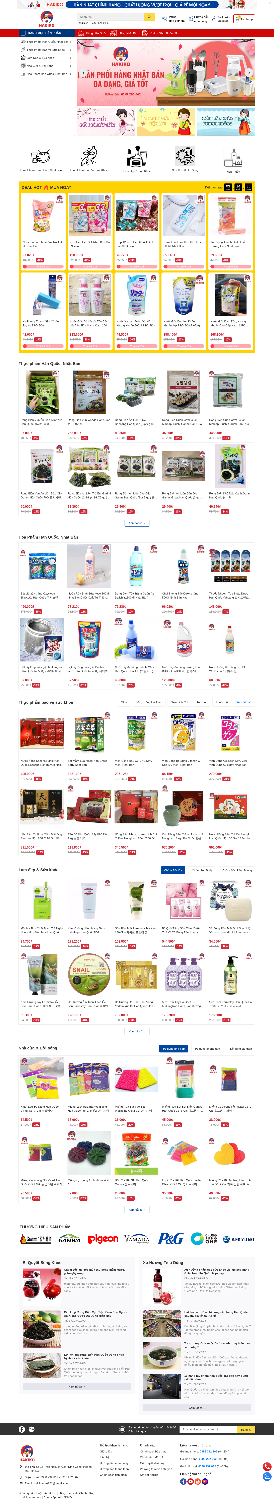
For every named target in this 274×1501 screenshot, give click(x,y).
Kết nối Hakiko (149, 1474)
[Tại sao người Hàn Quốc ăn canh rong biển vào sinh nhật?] (162, 1355)
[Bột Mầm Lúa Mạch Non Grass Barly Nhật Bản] (89, 733)
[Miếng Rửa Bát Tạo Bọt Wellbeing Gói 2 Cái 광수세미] (136, 1079)
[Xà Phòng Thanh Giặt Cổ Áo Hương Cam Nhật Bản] (231, 215)
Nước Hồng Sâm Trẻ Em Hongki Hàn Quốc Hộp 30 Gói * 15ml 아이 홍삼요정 (229, 838)
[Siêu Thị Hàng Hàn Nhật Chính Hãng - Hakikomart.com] (47, 19)
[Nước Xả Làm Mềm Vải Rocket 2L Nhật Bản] (43, 215)
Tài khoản (223, 17)
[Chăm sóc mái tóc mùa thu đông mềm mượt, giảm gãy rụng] (42, 1287)
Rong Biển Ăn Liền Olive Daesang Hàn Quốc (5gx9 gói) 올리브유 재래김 (136, 423)
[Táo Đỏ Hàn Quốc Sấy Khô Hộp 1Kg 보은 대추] (89, 807)
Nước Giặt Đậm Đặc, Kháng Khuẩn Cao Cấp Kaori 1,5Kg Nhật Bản (228, 325)
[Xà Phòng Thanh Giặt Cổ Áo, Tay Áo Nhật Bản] (43, 295)
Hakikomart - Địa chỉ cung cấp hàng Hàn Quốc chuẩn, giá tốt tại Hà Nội (216, 1313)
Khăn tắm (103, 22)
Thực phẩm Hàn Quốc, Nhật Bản (49, 363)
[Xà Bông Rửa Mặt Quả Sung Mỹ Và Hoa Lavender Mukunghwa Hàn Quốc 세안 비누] (231, 901)
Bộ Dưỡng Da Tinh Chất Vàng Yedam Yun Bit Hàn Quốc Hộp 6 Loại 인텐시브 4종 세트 (135, 1005)
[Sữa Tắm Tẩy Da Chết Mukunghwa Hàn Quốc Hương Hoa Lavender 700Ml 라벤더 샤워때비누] (183, 974)
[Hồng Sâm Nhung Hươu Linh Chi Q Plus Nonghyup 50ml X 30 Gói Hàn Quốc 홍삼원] (136, 807)
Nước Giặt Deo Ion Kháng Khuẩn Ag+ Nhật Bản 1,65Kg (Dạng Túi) (181, 325)
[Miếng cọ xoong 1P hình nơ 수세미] (89, 1153)
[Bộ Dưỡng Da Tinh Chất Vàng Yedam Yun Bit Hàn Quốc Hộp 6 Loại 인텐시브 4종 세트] (136, 974)
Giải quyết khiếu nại (152, 1463)
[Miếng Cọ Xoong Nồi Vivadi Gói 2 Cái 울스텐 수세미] (231, 1079)
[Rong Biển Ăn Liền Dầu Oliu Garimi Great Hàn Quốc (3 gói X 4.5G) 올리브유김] (183, 466)
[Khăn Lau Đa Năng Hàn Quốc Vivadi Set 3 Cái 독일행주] (42, 1079)
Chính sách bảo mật (153, 1451)
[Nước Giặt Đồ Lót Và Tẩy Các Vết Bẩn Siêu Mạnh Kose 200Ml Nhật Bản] (90, 295)
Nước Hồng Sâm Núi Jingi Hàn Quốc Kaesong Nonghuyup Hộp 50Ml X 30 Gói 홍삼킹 (41, 764)
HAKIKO (66, 1497)
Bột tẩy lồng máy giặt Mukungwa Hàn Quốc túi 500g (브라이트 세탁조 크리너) (41, 671)
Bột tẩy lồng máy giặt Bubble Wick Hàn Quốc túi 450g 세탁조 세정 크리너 (88, 671)
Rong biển (82, 22)
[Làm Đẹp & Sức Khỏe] (137, 156)
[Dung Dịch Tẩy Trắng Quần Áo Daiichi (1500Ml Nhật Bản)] (136, 566)
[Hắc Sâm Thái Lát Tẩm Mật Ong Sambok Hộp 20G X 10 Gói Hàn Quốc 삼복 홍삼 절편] (42, 807)
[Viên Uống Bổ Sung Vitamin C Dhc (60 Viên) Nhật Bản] (183, 733)
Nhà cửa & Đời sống (38, 1047)
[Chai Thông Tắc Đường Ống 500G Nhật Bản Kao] (183, 566)
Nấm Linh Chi (179, 702)
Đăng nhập (222, 20)
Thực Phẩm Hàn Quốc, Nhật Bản (41, 170)
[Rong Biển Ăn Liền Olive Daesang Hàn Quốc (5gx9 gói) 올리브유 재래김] (136, 392)
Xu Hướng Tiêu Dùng (163, 1262)
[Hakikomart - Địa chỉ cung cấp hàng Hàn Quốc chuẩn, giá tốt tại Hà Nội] (162, 1323)
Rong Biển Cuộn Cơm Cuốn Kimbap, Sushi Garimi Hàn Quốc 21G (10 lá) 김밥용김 (182, 423)
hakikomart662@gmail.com (51, 1483)
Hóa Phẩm (233, 171)
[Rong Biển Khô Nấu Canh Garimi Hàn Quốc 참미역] (231, 466)
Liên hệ (104, 1457)
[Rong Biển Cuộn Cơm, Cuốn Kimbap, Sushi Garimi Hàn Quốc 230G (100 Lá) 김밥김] (231, 392)
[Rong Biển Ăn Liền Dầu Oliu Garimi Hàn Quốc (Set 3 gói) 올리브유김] (136, 466)
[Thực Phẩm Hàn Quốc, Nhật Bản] (41, 156)
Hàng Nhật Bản (128, 33)
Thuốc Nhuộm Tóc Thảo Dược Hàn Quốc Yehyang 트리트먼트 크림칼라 (229, 597)
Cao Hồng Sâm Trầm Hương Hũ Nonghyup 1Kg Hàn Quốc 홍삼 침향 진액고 (183, 838)
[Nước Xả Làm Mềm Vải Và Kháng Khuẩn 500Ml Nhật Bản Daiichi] (137, 295)
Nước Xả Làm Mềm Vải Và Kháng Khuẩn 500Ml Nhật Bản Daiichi (136, 325)
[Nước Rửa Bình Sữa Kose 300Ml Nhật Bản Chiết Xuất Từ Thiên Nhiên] (89, 566)
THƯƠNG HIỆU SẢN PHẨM (45, 1226)
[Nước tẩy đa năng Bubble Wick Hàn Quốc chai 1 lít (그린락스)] (136, 639)
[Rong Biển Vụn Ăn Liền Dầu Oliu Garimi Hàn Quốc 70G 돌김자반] (42, 466)
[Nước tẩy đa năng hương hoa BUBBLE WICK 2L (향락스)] (183, 639)
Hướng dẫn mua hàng (201, 19)
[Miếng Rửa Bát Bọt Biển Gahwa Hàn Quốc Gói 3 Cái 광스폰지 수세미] (183, 1079)
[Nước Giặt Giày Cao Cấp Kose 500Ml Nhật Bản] (184, 215)
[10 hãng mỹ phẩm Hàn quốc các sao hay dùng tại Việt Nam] (162, 1386)
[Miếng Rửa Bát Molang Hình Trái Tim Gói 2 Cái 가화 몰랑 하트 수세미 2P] (231, 1153)
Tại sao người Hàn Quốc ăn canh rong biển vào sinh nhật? (217, 1345)
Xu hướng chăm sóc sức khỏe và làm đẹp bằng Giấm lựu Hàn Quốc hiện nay (216, 1271)
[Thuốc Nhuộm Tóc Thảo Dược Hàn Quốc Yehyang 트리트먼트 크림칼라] (231, 566)
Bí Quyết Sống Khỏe (42, 1262)
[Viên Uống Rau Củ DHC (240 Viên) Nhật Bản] (136, 733)
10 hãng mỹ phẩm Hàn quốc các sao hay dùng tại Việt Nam (216, 1377)
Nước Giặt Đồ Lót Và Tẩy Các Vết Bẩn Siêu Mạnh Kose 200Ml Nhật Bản (90, 325)
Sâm (93, 22)
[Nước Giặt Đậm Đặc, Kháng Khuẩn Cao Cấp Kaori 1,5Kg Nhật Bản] (231, 295)
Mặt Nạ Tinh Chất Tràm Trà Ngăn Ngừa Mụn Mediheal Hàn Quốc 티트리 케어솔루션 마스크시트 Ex (42, 932)
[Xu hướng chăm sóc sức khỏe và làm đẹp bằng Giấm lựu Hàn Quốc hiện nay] (162, 1287)
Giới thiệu (106, 1451)
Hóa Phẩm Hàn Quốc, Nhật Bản (48, 537)
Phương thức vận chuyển (156, 1469)
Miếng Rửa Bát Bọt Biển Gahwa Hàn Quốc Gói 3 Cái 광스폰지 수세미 (182, 1110)
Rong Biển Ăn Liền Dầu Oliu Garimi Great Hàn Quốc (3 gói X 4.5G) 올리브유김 (182, 497)
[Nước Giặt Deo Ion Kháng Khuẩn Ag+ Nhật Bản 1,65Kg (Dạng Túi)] (184, 295)
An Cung (201, 702)
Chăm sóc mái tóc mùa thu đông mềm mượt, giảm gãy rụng (94, 1271)
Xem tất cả (136, 523)
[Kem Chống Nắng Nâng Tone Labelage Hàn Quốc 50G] (89, 901)
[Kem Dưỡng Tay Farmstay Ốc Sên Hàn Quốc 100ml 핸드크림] (42, 974)
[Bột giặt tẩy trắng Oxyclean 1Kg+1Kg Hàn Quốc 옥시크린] (42, 566)
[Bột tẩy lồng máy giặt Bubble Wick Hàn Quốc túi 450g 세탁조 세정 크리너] (89, 639)
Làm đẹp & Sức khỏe (38, 869)
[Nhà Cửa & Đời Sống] (185, 156)
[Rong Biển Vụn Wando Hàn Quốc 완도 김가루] (89, 392)
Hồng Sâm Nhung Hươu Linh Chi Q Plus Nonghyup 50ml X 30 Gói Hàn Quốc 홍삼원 (136, 838)
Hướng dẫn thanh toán (114, 1469)
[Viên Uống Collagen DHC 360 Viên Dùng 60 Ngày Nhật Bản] (231, 733)
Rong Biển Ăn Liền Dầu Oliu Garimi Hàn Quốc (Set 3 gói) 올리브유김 (136, 497)
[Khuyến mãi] (137, 4)
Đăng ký (246, 1429)
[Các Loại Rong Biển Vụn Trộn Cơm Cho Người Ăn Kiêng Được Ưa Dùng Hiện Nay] (42, 1329)
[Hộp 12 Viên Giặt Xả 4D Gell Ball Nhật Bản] (137, 215)
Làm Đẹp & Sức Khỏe (137, 171)
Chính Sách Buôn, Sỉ (163, 33)
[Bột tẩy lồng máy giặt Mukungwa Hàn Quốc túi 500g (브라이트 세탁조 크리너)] (42, 639)
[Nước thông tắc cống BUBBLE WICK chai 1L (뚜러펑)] (231, 639)
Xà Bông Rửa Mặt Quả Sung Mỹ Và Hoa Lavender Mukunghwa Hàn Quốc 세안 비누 (229, 932)
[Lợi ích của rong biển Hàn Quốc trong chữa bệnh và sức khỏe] (42, 1365)
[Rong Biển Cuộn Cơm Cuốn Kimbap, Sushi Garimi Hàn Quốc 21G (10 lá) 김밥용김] (183, 392)
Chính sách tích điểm (113, 1474)
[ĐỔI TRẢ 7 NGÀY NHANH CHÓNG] (226, 122)
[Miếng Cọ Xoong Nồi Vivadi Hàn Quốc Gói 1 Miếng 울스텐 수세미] (42, 1153)
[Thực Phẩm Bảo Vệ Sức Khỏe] (89, 156)
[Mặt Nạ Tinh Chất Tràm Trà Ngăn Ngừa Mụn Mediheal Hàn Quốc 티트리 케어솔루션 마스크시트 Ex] (42, 901)
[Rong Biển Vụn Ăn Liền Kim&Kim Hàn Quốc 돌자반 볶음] (42, 392)
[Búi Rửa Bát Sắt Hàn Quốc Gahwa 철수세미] (136, 1153)
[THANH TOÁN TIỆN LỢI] (166, 122)
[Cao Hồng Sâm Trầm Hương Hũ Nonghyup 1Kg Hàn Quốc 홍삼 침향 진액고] (183, 807)
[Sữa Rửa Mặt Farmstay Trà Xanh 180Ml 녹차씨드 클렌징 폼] (136, 901)
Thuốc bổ (222, 702)
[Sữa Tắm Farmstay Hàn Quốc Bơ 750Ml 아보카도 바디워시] (231, 974)
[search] (149, 17)
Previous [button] (83, 72)
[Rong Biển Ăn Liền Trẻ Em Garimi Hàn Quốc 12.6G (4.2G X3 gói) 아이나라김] (89, 466)
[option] (166, 72)
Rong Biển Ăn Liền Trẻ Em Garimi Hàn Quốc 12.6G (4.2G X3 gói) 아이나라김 (89, 497)
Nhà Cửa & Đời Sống (185, 170)
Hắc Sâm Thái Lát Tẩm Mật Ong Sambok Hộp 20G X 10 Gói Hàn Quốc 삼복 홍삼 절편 (41, 838)
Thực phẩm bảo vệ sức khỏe (46, 702)
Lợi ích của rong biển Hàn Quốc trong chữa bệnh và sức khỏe (94, 1356)
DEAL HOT (32, 187)
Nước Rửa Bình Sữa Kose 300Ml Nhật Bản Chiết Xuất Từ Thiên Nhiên (89, 597)
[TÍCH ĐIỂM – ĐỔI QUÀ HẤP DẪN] (106, 122)
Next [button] (249, 72)
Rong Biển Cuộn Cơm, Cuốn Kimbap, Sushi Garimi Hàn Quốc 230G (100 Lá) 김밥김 (229, 423)
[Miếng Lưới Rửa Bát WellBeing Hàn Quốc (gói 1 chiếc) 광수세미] (89, 1079)
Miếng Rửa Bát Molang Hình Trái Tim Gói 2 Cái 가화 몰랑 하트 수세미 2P (230, 1184)
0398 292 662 (176, 21)
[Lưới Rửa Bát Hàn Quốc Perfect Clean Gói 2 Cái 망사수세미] (183, 1153)
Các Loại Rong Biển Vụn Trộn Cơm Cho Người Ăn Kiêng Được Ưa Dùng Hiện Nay (96, 1313)
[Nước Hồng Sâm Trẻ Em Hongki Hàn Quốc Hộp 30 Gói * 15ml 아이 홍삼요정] (231, 807)
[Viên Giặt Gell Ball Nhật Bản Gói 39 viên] (90, 215)
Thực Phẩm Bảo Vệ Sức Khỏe (89, 170)
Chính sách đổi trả (151, 1457)
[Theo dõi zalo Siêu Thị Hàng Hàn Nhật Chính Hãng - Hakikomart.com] (31, 1429)
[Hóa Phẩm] (233, 157)
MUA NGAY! (61, 187)
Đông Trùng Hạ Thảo (148, 702)
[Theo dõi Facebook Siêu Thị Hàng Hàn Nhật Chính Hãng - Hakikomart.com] (22, 1429)
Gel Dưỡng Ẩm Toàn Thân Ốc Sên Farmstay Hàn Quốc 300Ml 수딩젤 (88, 1005)
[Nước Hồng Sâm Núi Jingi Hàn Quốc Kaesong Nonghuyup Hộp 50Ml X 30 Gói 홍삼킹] (42, 733)
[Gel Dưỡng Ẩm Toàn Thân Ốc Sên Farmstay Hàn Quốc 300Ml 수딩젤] (89, 974)
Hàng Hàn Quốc (96, 33)
